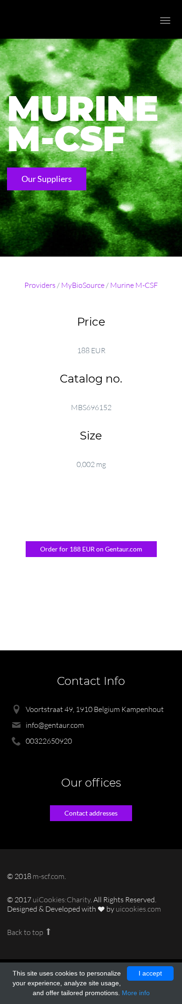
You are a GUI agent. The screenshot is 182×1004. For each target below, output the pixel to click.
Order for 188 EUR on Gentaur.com (91, 549)
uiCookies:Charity (62, 899)
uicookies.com (138, 908)
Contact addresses (91, 813)
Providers (40, 285)
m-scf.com (48, 876)
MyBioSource (83, 285)
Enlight (58, 19)
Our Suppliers (46, 179)
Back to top (26, 932)
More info (136, 993)
